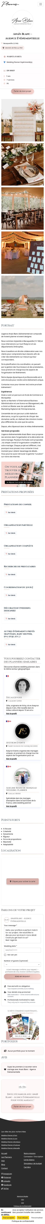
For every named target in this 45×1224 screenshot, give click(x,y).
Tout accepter (8, 1217)
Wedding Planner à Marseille (10, 1148)
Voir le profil (11, 713)
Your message (10, 925)
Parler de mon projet (22, 91)
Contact (4, 1168)
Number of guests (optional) (16, 961)
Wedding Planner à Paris (9, 1135)
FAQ (3, 1161)
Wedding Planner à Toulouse (10, 1145)
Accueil (4, 1153)
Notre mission (29, 1153)
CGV (22, 1203)
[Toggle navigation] (41, 4)
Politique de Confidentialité (22, 1206)
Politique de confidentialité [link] (23, 1221)
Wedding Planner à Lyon (9, 1139)
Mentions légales (22, 1196)
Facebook (7, 1185)
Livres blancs (29, 1160)
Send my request (22, 976)
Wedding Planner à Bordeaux (10, 1142)
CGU (22, 1200)
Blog (3, 1164)
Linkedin (6, 1181)
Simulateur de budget (33, 1163)
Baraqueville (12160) (10, 43)
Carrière (27, 1167)
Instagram (7, 1174)
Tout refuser (23, 1217)
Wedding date (10, 946)
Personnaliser (37, 1217)
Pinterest (7, 1177)
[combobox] (22, 964)
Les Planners (6, 1157)
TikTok (6, 1188)
